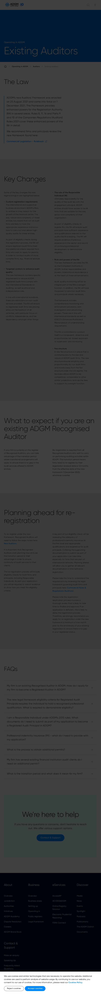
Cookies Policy (75, 982)
